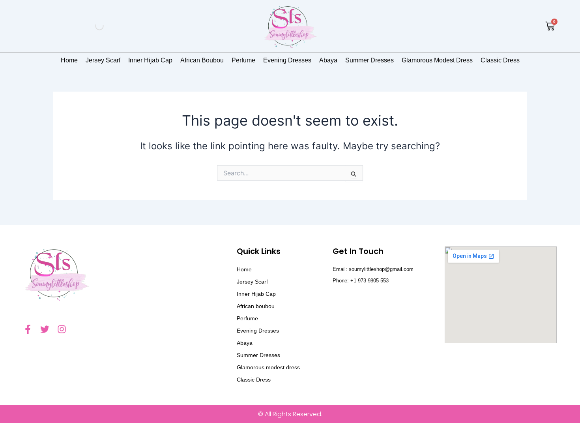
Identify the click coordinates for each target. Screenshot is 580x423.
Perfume (243, 60)
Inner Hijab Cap (150, 60)
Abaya (328, 60)
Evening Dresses (287, 60)
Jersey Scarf (103, 60)
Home (69, 60)
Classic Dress (500, 60)
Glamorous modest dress (437, 60)
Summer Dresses (369, 60)
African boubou (202, 60)
